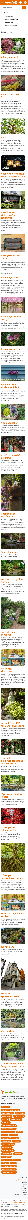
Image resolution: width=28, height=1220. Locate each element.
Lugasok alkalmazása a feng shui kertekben (12, 761)
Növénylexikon (22, 1187)
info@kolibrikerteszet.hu (20, 1180)
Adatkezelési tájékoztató (18, 1202)
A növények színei (10, 349)
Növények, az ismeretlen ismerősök (13, 877)
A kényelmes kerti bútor (10, 257)
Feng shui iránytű (10, 552)
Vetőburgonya (6, 1154)
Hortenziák (16, 1141)
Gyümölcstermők (7, 1113)
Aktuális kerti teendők (20, 1194)
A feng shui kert (9, 57)
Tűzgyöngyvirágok (7, 1150)
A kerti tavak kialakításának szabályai (9, 215)
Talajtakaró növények (8, 1169)
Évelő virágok (20, 1113)
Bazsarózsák (6, 1141)
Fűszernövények (16, 1119)
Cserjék (4, 1135)
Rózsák (19, 1132)
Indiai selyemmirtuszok (9, 1126)
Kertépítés (24, 1189)
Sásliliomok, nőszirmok (9, 1172)
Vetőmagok (17, 1154)
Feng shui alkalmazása (11, 19)
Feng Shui (24, 1191)
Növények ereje (9, 22)
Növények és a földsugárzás (9, 829)
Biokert (24, 1185)
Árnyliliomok (6, 1122)
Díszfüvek (15, 1138)
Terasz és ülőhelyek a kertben (12, 915)
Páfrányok (5, 1138)
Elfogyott (5, 1163)
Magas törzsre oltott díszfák (10, 1160)
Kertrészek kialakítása (7, 670)
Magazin (24, 1183)
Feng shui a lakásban (11, 25)
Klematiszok (13, 1135)
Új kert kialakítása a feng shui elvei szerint (13, 1065)
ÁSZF (8, 1202)
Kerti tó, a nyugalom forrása (12, 581)
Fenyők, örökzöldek (8, 1144)
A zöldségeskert (9, 423)
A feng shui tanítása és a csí (12, 96)
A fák (4, 137)
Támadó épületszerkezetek (11, 995)
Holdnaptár (23, 1192)
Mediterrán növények (8, 1129)
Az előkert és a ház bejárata (11, 457)
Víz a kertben (8, 1031)
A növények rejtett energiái (11, 318)
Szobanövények (19, 1116)
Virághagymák (6, 1116)
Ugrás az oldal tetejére (20, 1201)
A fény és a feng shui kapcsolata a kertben (13, 175)
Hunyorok (5, 1119)
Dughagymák (6, 1157)
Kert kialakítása (9, 16)
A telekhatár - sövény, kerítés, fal (11, 386)
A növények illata (10, 277)
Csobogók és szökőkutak (8, 515)
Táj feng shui (8, 946)
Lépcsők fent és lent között (12, 795)
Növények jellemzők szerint (10, 1110)
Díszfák (13, 1163)
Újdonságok (5, 1107)
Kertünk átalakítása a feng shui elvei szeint (13, 724)
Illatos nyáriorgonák (8, 1132)
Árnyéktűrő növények (8, 1166)
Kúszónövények (7, 1147)
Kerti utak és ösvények (8, 633)
